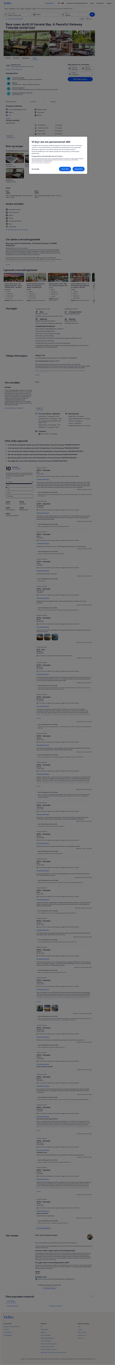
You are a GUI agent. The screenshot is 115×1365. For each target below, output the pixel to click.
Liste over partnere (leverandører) (41, 162)
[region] (58, 155)
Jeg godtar (78, 169)
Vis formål (35, 169)
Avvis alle (65, 169)
